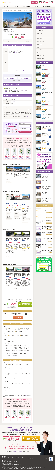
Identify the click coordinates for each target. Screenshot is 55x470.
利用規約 (9, 307)
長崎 (9, 388)
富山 (9, 374)
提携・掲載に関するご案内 (20, 457)
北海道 (6, 364)
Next (31, 175)
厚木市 (24, 347)
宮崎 (23, 388)
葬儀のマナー (39, 47)
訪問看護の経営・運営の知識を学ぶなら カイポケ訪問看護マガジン (12, 464)
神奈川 (10, 368)
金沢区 (10, 329)
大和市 (28, 347)
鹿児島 (26, 388)
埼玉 (14, 368)
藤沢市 (19, 345)
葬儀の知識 (36, 6)
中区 (18, 328)
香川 (5, 384)
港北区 (14, 329)
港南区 (23, 329)
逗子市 (11, 347)
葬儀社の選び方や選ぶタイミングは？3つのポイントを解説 (47, 251)
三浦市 (15, 347)
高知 (26, 383)
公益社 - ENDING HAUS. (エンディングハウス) (46, 134)
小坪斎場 (24, 90)
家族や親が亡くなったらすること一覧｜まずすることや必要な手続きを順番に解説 (47, 239)
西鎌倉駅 (15, 52)
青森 (10, 364)
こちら (26, 395)
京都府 (10, 378)
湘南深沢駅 (16, 50)
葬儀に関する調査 (40, 55)
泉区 (17, 331)
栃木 (28, 368)
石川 (5, 374)
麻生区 (6, 337)
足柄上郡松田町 (15, 351)
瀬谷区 (9, 331)
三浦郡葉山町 (7, 350)
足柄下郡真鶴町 (23, 353)
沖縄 (5, 390)
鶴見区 (6, 328)
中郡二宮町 (26, 350)
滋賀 (21, 378)
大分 (19, 388)
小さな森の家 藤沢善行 (46, 174)
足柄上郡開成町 (8, 353)
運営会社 (13, 457)
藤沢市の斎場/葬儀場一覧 (28, 10)
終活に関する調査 (40, 58)
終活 (38, 52)
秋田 (20, 364)
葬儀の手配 (39, 33)
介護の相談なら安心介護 (5, 467)
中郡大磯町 (20, 350)
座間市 (16, 348)
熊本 (16, 388)
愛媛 (29, 383)
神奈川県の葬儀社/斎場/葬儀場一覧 (16, 10)
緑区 (5, 331)
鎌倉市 (15, 345)
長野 (23, 373)
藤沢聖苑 (14, 90)
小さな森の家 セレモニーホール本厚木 (46, 199)
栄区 (13, 331)
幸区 (10, 335)
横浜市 (5, 326)
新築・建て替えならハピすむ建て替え (19, 468)
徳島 (23, 383)
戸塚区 (19, 329)
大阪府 (6, 378)
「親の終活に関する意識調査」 (17, 451)
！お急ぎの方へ (34, 2)
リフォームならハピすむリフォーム (7, 468)
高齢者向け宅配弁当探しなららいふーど (32, 468)
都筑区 (25, 331)
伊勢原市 (6, 348)
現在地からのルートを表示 (20, 70)
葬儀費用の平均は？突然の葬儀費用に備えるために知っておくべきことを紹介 (47, 245)
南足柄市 (21, 348)
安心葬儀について (40, 30)
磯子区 (6, 329)
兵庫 (14, 378)
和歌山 (25, 378)
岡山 (9, 383)
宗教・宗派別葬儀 (26, 6)
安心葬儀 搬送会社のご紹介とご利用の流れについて (47, 233)
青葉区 (20, 331)
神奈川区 (10, 328)
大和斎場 (43, 65)
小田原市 (24, 345)
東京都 (6, 368)
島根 (19, 383)
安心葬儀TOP (7, 6)
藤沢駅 (19, 51)
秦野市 (19, 347)
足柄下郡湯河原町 (8, 355)
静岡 (9, 373)
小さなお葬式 (44, 147)
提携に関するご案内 (47, 6)
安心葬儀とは (4, 457)
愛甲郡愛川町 (15, 355)
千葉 (17, 368)
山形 (23, 364)
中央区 (9, 341)
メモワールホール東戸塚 (46, 114)
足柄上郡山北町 (23, 351)
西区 (15, 328)
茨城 (21, 368)
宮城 (17, 364)
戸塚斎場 (6, 91)
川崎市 (5, 333)
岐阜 (12, 373)
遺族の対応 (39, 49)
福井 (29, 373)
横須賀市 (6, 345)
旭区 (27, 329)
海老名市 (11, 348)
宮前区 (26, 335)
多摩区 (22, 335)
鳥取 (16, 383)
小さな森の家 (44, 180)
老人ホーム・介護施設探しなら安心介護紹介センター (18, 467)
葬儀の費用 (39, 38)
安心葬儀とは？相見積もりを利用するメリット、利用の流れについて (47, 210)
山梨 (26, 373)
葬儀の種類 (16, 6)
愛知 (5, 373)
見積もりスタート (25, 131)
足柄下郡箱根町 (15, 353)
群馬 (24, 368)
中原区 (13, 335)
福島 (27, 364)
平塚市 (11, 345)
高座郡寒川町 (14, 350)
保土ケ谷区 (26, 328)
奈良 (17, 378)
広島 (5, 383)
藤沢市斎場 (44, 85)
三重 (16, 373)
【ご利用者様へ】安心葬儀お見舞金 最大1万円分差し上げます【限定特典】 (47, 227)
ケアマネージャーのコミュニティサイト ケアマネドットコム (36, 467)
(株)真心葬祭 (44, 192)
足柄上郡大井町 (8, 351)
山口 (12, 383)
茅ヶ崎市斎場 (44, 100)
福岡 (5, 388)
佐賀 (12, 388)
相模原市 (5, 339)
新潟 (19, 373)
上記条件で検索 (18, 317)
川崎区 (6, 335)
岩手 (13, 364)
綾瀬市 (25, 348)
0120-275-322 (13, 101)
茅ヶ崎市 (6, 347)
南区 (22, 328)
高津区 (18, 335)
